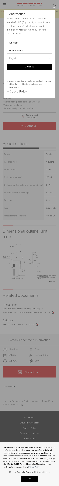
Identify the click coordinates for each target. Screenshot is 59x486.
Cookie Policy (18, 91)
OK (29, 479)
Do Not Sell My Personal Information (28, 472)
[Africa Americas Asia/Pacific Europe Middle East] (29, 43)
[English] (29, 58)
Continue (29, 67)
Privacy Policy (33, 467)
